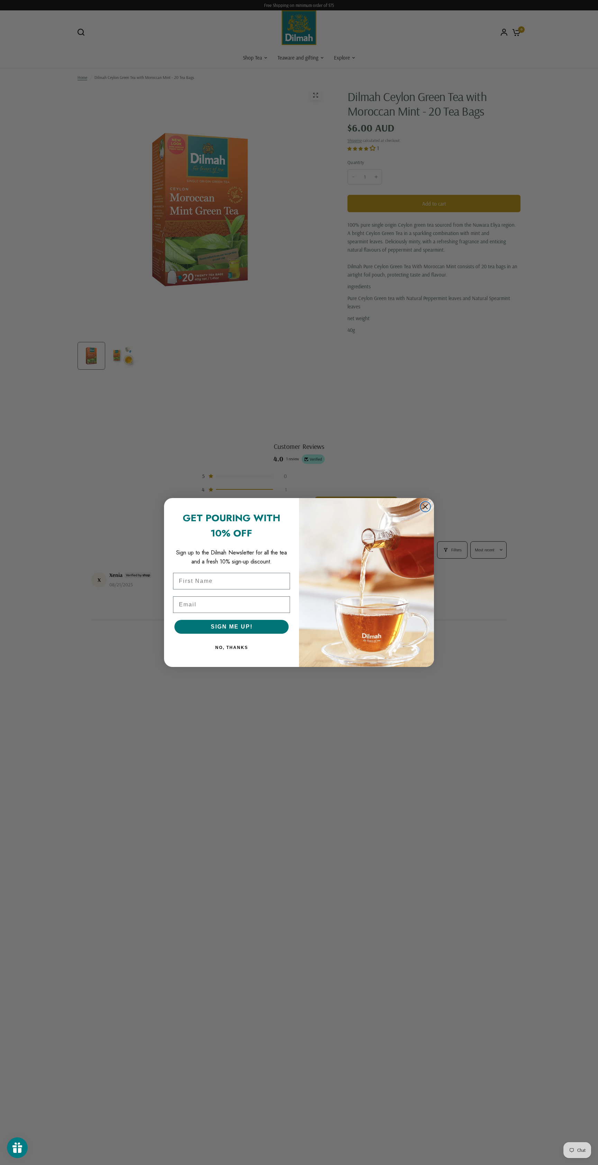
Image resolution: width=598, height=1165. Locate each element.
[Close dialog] (425, 507)
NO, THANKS (231, 647)
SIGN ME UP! (232, 627)
